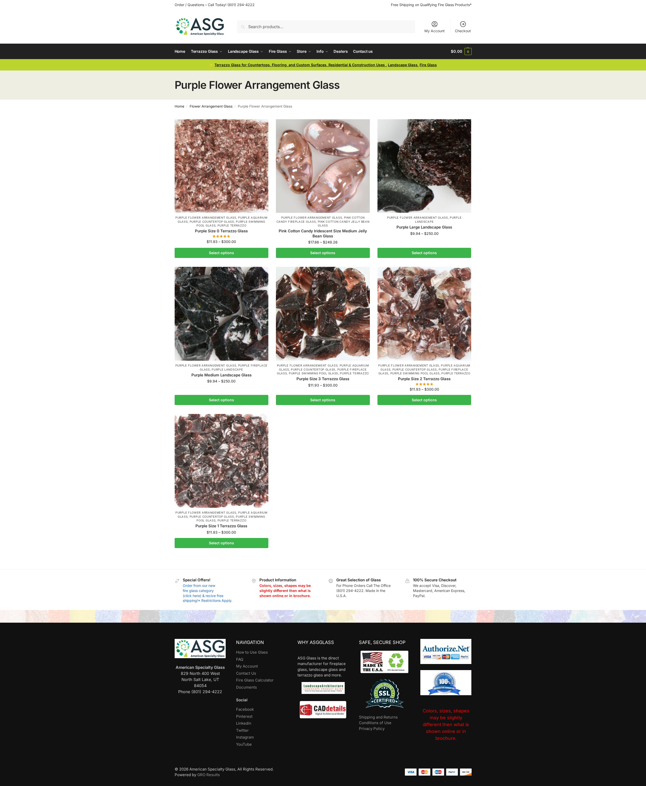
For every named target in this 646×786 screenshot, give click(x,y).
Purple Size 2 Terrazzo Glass (424, 378)
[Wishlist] (260, 127)
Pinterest (244, 716)
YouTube (244, 744)
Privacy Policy (372, 728)
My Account (434, 31)
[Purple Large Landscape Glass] (424, 166)
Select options (221, 253)
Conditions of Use (375, 722)
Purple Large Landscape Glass (424, 227)
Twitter (242, 730)
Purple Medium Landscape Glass (221, 375)
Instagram (245, 737)
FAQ (239, 659)
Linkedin (243, 723)
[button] (461, 51)
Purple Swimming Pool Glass (313, 373)
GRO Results (208, 774)
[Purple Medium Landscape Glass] (222, 314)
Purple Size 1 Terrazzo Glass (221, 525)
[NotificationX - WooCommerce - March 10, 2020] (571, 761)
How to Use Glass (252, 652)
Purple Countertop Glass (212, 221)
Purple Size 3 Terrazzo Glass (322, 378)
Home (179, 106)
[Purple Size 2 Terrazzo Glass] (424, 314)
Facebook (245, 709)
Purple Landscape (227, 369)
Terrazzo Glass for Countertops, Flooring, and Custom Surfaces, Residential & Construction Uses (300, 65)
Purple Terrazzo (232, 225)
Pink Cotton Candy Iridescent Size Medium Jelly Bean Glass (323, 233)
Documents (246, 687)
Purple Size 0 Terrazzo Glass (221, 231)
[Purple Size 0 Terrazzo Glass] (222, 166)
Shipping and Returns (378, 717)
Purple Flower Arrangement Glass (205, 217)
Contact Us (246, 673)
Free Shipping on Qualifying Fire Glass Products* (431, 5)
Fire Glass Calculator (255, 680)
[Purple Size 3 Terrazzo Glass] (323, 314)
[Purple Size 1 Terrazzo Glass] (222, 461)
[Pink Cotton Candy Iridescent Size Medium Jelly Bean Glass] (323, 166)
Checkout (463, 31)
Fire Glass (428, 65)
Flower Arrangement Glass (211, 106)
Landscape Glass (403, 65)
